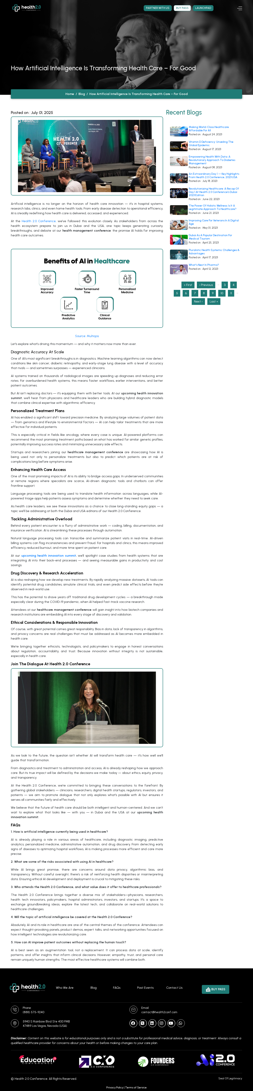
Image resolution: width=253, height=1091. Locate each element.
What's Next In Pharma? (204, 265)
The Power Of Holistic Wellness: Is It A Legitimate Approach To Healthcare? (212, 207)
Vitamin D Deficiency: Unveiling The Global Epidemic (211, 143)
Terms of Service (136, 1087)
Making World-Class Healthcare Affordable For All (209, 129)
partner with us (157, 8)
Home (69, 94)
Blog (81, 94)
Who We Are (65, 988)
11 (232, 293)
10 (223, 293)
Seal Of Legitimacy (230, 1078)
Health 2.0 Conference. (31, 1079)
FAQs (116, 988)
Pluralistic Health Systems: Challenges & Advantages (214, 252)
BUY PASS (218, 989)
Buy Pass (182, 8)
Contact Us (174, 988)
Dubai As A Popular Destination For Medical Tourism (210, 237)
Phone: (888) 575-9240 (33, 1010)
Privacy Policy (114, 1087)
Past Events (145, 988)
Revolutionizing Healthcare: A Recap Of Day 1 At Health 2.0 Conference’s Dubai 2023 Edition (214, 192)
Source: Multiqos (87, 336)
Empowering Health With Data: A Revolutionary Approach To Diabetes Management (212, 160)
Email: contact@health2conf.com (159, 1010)
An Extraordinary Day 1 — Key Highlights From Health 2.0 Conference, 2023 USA (214, 175)
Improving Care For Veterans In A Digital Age (214, 222)
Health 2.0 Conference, (39, 221)
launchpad (203, 8)
